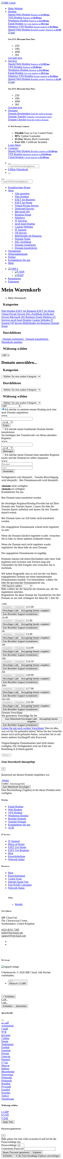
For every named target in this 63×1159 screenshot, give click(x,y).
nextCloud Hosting (25, 223)
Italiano (5, 1068)
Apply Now (8, 1122)
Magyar (5, 1065)
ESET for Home (23, 202)
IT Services (21, 220)
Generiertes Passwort (12, 1148)
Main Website (15, 8)
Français (5, 1056)
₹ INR (4, 1118)
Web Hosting (22, 196)
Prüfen (6, 425)
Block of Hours (16, 844)
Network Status (16, 859)
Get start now (15, 57)
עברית (4, 1062)
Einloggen (13, 281)
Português (6, 1077)
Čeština (5, 1038)
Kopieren (37, 1152)
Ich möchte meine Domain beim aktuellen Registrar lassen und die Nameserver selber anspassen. (30, 456)
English (5, 1047)
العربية (5, 1022)
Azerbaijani (7, 1025)
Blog (10, 853)
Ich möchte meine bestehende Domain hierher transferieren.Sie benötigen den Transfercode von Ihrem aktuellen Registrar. (29, 434)
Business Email (23, 214)
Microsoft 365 (22, 211)
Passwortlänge (9, 1145)
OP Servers (21, 232)
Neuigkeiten (14, 251)
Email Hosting (15, 806)
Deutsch (5, 1059)
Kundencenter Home (19, 187)
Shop (11, 190)
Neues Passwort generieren (16, 1152)
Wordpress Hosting (18, 815)
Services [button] (12, 60)
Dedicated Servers (24, 208)
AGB (11, 827)
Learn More (14, 145)
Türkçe (5, 1095)
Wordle (19, 904)
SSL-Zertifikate (23, 241)
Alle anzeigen (22, 193)
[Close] (2, 1020)
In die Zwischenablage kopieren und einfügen (37, 1156)
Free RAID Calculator (20, 884)
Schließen (7, 1006)
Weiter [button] (5, 780)
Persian (5, 1053)
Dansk (4, 1041)
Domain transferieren (26, 248)
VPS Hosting (15, 812)
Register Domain (17, 818)
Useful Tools (15, 878)
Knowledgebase (16, 856)
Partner (12, 257)
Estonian (6, 1050)
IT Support (20, 229)
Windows (20, 217)
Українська (7, 1098)
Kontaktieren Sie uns (19, 260)
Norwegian (7, 1074)
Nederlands (7, 1044)
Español (5, 1089)
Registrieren (14, 278)
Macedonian (7, 1071)
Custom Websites (24, 226)
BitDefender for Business (28, 235)
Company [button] (13, 148)
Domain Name (22, 238)
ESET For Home (17, 847)
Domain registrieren (25, 244)
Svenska (5, 1092)
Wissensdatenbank (18, 254)
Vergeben (7, 607)
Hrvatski (5, 1035)
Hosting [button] (12, 11)
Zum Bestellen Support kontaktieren (20, 614)
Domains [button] (13, 110)
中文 (4, 1031)
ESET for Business (25, 199)
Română (5, 1083)
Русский (6, 1086)
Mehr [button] (11, 263)
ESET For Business (18, 850)
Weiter (6, 755)
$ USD (5, 1114)
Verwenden (8, 471)
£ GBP (5, 1111)
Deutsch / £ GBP (17, 983)
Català (4, 1028)
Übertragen (8, 451)
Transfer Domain (17, 821)
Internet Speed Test (18, 881)
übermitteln (21, 1006)
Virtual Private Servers (27, 205)
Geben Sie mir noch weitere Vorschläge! (22, 728)
